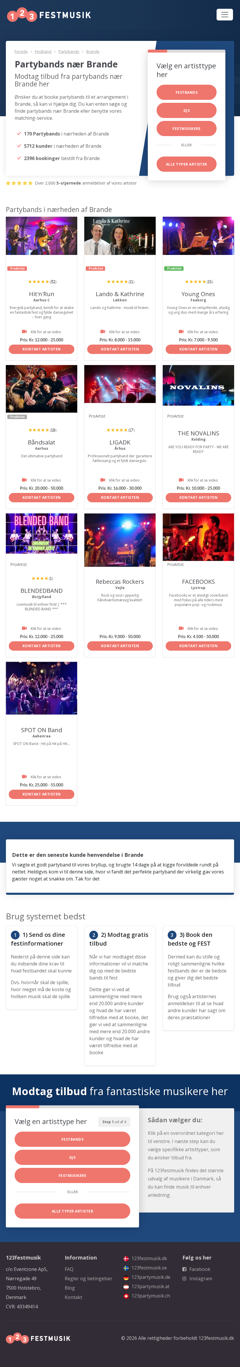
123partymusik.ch (150, 1296)
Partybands (69, 51)
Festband (43, 51)
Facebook (199, 1269)
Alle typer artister (186, 164)
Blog (70, 1288)
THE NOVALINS (198, 433)
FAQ (69, 1269)
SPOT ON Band (41, 730)
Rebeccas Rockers (120, 582)
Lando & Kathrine (120, 294)
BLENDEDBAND (41, 591)
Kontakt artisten (42, 349)
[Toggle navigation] (225, 14)
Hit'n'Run (41, 294)
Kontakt (73, 1297)
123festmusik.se (148, 1267)
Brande (93, 51)
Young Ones (198, 294)
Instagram (200, 1278)
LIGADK (119, 442)
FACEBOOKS (198, 582)
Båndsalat (41, 442)
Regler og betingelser (88, 1278)
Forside (21, 51)
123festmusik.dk (148, 1258)
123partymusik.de (150, 1277)
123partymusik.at (149, 1286)
